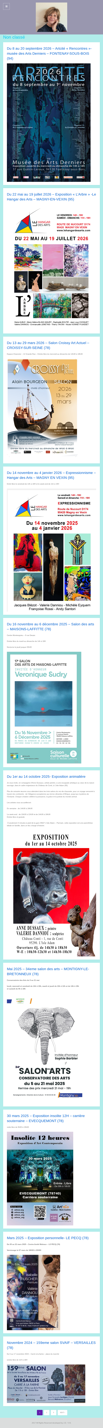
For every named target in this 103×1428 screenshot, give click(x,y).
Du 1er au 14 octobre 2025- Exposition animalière (46, 777)
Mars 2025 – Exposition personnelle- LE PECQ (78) (48, 1238)
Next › (62, 1412)
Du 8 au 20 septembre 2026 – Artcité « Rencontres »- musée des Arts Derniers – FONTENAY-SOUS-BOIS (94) (49, 53)
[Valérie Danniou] (51, 17)
